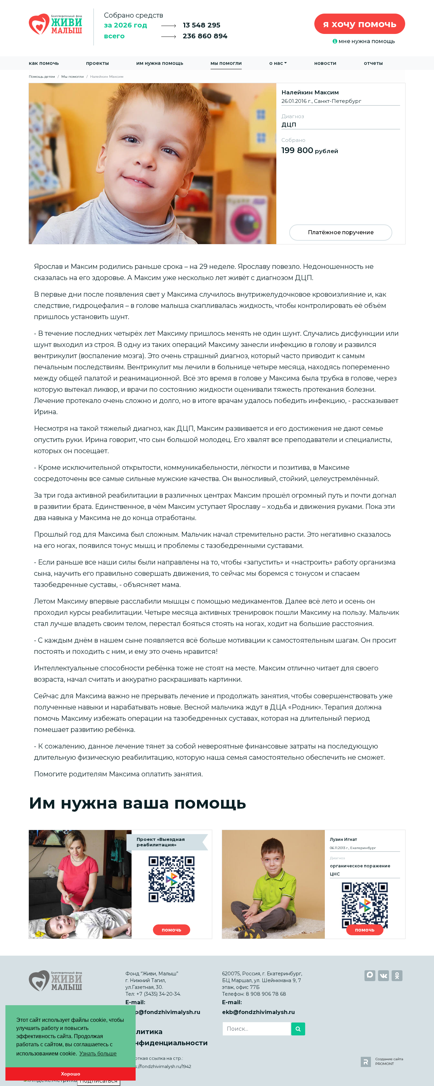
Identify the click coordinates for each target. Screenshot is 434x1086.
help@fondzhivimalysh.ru (162, 1012)
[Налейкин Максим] (217, 163)
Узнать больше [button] (98, 1053)
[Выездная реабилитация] (120, 884)
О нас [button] (276, 63)
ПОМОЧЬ (171, 930)
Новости (325, 63)
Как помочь (44, 63)
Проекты (97, 63)
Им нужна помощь (159, 63)
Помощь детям (42, 76)
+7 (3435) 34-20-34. (158, 994)
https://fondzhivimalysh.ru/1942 (158, 1066)
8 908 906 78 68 (266, 994)
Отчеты (373, 63)
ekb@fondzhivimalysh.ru (258, 1012)
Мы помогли (226, 63)
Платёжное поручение (341, 232)
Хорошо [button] (70, 1073)
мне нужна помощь (366, 41)
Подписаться (99, 1081)
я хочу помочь (359, 24)
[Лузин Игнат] (313, 884)
